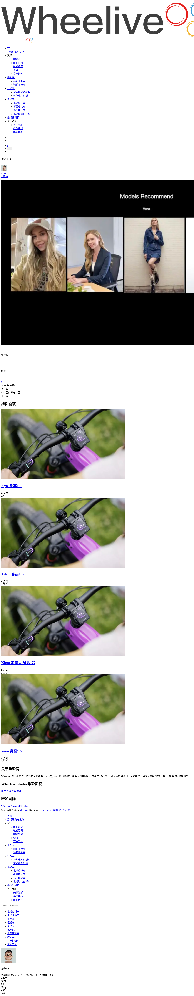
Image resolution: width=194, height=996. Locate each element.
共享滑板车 (13, 940)
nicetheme (47, 810)
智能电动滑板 (20, 95)
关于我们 (18, 125)
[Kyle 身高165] (63, 478)
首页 (9, 48)
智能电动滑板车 (21, 92)
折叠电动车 (19, 106)
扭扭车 (11, 922)
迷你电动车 (19, 110)
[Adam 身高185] (63, 567)
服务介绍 (6, 791)
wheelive (23, 810)
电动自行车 (13, 911)
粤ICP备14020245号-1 (64, 810)
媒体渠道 (18, 128)
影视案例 (16, 791)
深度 (15, 70)
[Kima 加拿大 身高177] (63, 655)
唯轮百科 (18, 63)
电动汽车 (12, 930)
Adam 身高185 (12, 574)
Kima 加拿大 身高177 (18, 663)
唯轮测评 (18, 59)
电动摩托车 (19, 103)
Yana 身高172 (12, 751)
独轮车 (11, 937)
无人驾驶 (12, 944)
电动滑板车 (13, 915)
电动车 (11, 99)
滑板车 (11, 88)
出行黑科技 (13, 117)
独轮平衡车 (19, 84)
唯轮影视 (18, 132)
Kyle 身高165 (11, 486)
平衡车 (11, 77)
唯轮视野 (18, 66)
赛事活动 (18, 73)
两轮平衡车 (19, 81)
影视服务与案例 (15, 52)
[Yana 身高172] (63, 743)
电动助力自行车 (21, 114)
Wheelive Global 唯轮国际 (14, 806)
